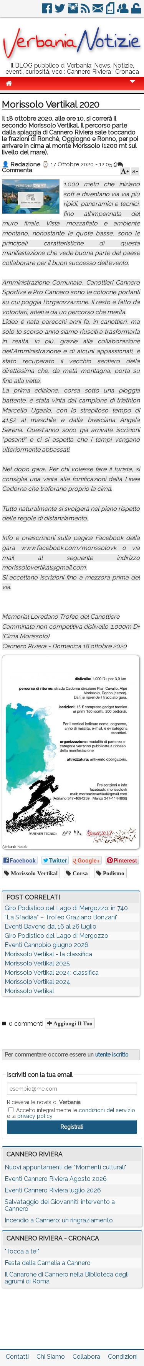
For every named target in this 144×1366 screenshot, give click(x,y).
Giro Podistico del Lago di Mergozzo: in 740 (66, 908)
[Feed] (86, 11)
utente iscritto (112, 1054)
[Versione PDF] (111, 11)
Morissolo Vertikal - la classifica (48, 954)
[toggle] (132, 86)
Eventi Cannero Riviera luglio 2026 (53, 1190)
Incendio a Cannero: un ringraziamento (59, 1220)
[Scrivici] (98, 11)
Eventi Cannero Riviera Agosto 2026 (56, 1178)
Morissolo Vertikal (33, 873)
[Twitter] (60, 11)
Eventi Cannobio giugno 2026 (46, 945)
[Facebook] (47, 11)
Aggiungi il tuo (72, 1023)
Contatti (17, 1356)
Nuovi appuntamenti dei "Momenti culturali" (65, 1167)
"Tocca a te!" (22, 1251)
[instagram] (73, 11)
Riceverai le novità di (44, 1102)
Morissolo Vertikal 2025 (37, 963)
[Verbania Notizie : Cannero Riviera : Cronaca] (72, 59)
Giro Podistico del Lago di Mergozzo (56, 935)
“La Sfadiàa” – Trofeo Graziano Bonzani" (61, 917)
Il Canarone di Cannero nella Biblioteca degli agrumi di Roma (67, 1278)
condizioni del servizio (107, 1110)
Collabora (86, 1356)
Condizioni (122, 1356)
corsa (79, 873)
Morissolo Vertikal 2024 (37, 981)
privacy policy (35, 1116)
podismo (112, 873)
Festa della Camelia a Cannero (48, 1263)
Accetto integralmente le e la (71, 1113)
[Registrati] (123, 11)
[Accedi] (136, 11)
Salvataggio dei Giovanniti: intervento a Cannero (60, 1205)
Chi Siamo (50, 1356)
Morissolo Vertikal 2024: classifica (52, 972)
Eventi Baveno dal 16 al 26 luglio (50, 926)
